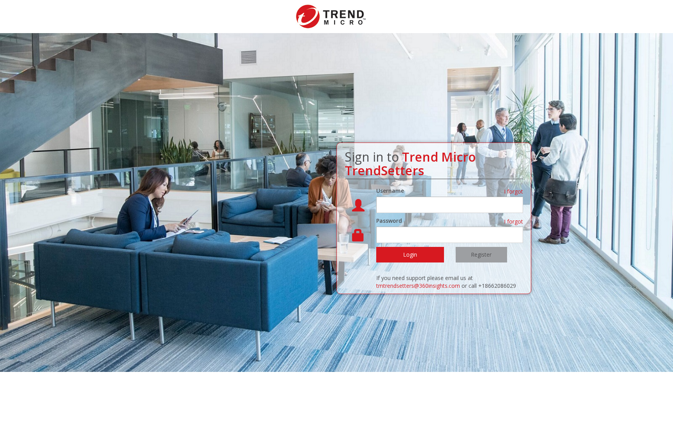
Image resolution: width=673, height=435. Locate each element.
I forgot (513, 191)
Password (389, 220)
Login (410, 254)
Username (390, 190)
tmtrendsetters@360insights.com (418, 285)
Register (481, 254)
